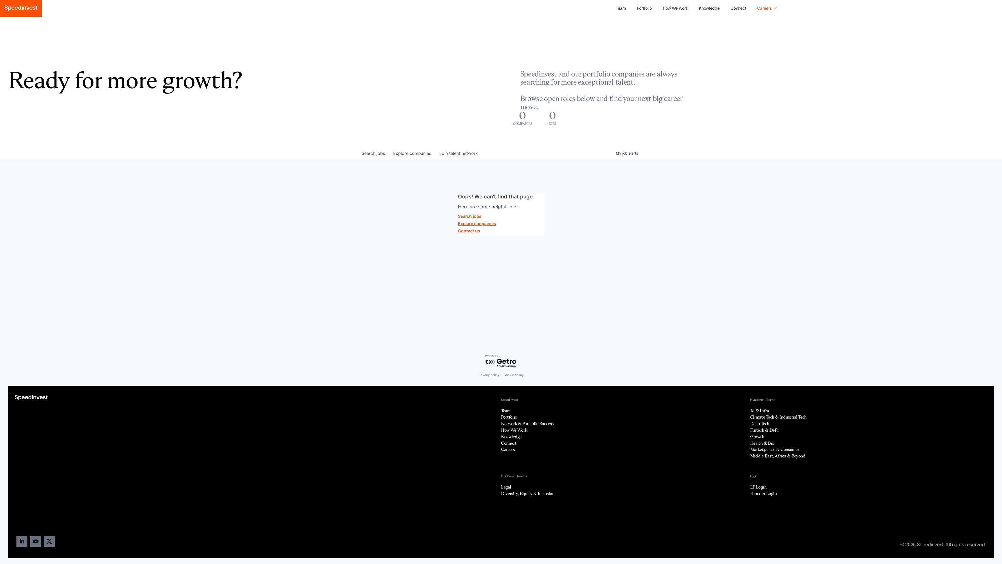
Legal (506, 487)
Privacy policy (489, 375)
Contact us (469, 230)
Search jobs (469, 216)
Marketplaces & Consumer (774, 449)
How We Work (675, 8)
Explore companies (477, 223)
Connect (738, 8)
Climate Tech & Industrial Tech (778, 417)
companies (412, 153)
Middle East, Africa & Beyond (778, 456)
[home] (21, 8)
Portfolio (509, 417)
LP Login (758, 487)
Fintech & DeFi (764, 430)
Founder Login (763, 493)
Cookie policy (514, 375)
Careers (508, 449)
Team (621, 8)
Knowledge (709, 8)
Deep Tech (759, 423)
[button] (644, 8)
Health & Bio (762, 443)
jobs (373, 153)
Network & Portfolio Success (527, 423)
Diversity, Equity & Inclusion (527, 493)
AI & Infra (759, 410)
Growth (757, 436)
